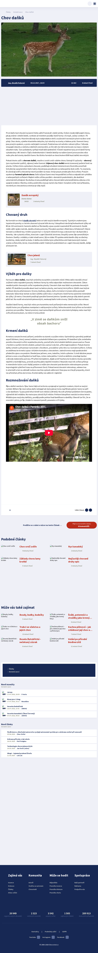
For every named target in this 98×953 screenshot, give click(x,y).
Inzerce (11, 883)
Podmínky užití (50, 931)
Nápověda (53, 883)
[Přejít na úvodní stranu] (2, 12)
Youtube (32, 937)
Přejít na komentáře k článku (82, 525)
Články (8, 12)
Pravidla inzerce (56, 886)
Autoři (31, 883)
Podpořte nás (79, 889)
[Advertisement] (49, 106)
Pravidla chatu (55, 893)
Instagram (46, 937)
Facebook (60, 937)
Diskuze (11, 886)
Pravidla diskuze (56, 889)
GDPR (64, 931)
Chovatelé (33, 889)
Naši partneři (79, 883)
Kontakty (35, 931)
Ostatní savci (18, 12)
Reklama (77, 886)
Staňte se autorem (36, 886)
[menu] (95, 3)
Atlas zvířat (12, 893)
